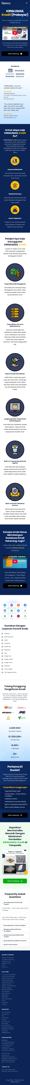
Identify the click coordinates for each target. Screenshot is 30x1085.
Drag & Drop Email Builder (8, 976)
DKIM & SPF (5, 997)
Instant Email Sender (7, 998)
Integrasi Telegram (6, 987)
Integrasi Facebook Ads (8, 982)
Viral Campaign (5, 991)
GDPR (3, 965)
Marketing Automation (7, 989)
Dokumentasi (5, 1017)
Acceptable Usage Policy (8, 959)
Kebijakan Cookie (6, 963)
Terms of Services (19, 1080)
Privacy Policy (9, 1080)
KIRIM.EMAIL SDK (6, 1032)
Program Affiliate (6, 1025)
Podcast (4, 1019)
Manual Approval (6, 993)
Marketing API (5, 1014)
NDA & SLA (4, 967)
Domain (4, 1000)
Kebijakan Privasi (6, 961)
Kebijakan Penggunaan (8, 957)
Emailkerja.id (5, 1002)
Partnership (5, 1030)
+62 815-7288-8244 (13, 1071)
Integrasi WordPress (7, 984)
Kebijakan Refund (15, 1081)
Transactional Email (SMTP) (9, 974)
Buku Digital (5, 1023)
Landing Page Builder (7, 980)
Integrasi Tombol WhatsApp (9, 985)
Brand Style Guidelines (7, 1027)
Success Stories (6, 1021)
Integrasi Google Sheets (8, 978)
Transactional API (6, 1012)
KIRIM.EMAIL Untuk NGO (8, 1029)
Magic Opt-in (5, 995)
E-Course (4, 1004)
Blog (3, 1016)
